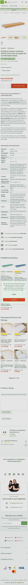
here (22, 290)
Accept (14, 300)
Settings (14, 294)
